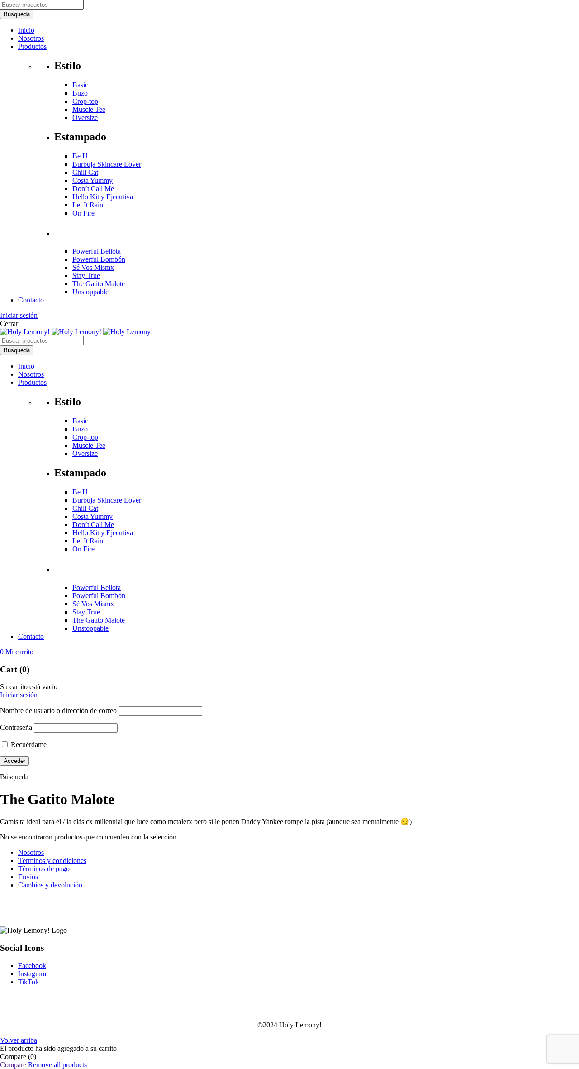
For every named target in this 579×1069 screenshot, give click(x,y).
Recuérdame (28, 744)
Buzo (80, 93)
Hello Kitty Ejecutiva (102, 197)
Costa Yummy (92, 180)
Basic (80, 85)
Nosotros (31, 852)
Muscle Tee (88, 109)
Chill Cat (85, 172)
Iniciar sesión (19, 315)
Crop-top (85, 101)
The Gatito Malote (98, 284)
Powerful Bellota (96, 251)
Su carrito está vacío (28, 686)
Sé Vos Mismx (93, 267)
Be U (80, 156)
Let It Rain (87, 205)
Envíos (28, 877)
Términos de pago (44, 868)
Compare (13, 1065)
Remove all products (57, 1065)
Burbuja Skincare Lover (106, 164)
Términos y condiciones (52, 860)
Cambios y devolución (50, 885)
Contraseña (16, 727)
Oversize (85, 117)
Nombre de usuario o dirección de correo (58, 710)
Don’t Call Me (93, 188)
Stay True (86, 275)
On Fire (83, 213)
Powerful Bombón (98, 259)
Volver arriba (18, 1040)
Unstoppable (90, 292)
